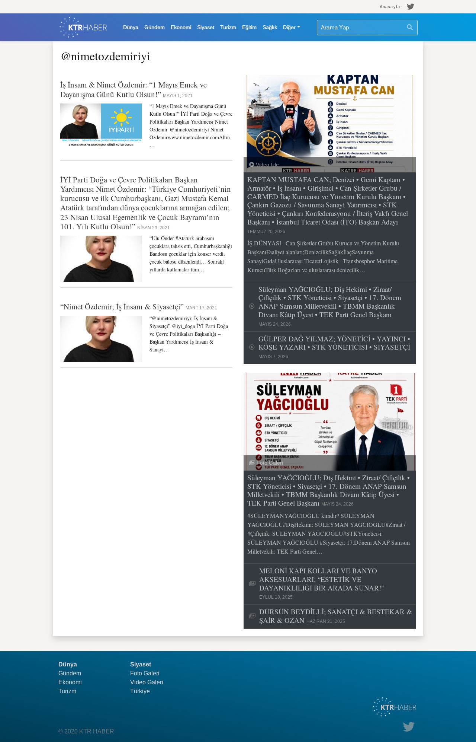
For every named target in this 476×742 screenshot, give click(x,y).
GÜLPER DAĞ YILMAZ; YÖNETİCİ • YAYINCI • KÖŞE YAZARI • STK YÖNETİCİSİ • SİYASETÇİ (334, 347)
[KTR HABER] (83, 27)
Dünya (130, 27)
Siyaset (205, 27)
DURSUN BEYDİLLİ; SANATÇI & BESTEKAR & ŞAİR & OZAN (335, 616)
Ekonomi (181, 27)
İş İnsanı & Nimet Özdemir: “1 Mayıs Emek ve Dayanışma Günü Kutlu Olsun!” (133, 89)
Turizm (228, 27)
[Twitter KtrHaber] (411, 7)
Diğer (289, 27)
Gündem (154, 27)
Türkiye (140, 691)
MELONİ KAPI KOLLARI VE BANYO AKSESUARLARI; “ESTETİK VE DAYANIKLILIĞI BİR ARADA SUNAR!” (321, 583)
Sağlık (270, 27)
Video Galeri (146, 682)
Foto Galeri (145, 673)
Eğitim (249, 27)
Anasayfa (390, 6)
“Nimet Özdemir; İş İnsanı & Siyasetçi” (123, 306)
